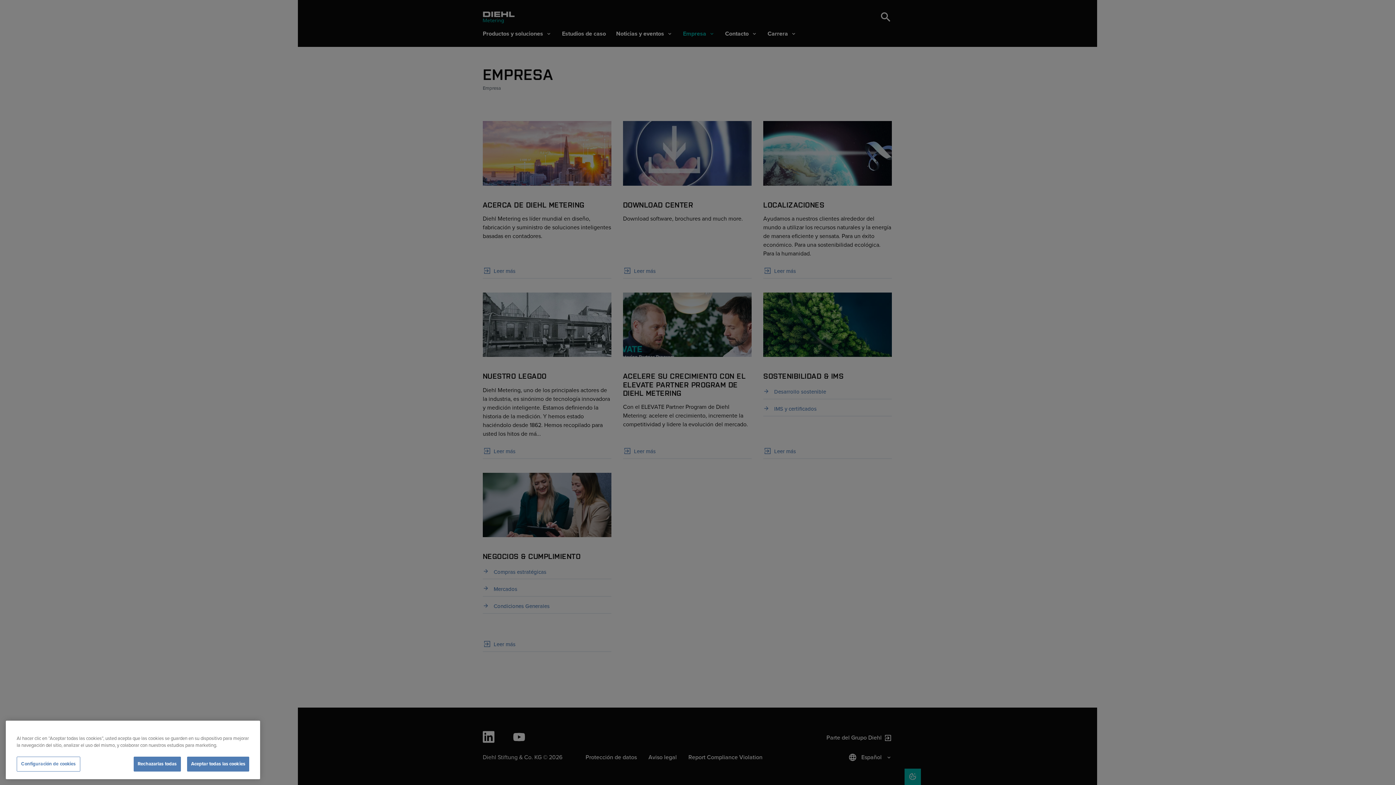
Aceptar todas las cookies (218, 764)
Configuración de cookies (48, 764)
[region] (133, 750)
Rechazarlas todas (157, 764)
